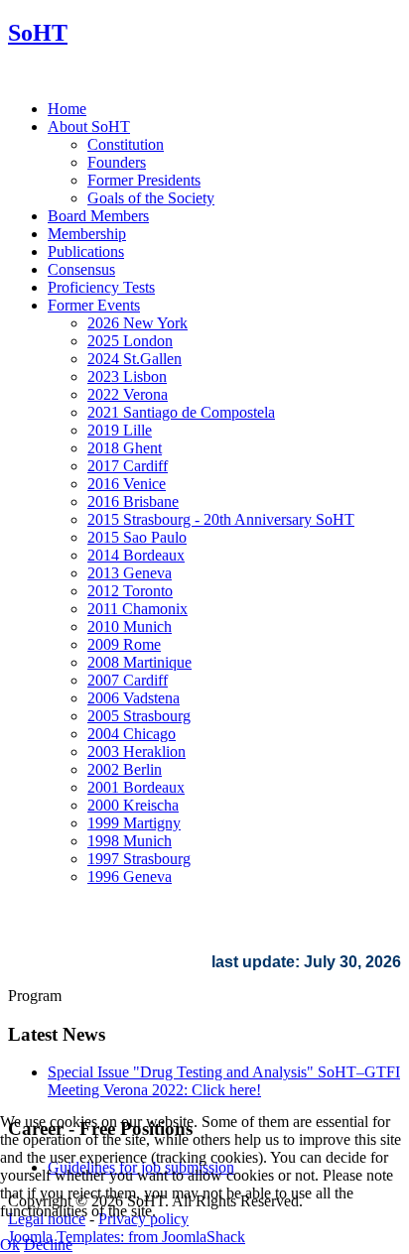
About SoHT (89, 126)
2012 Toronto (130, 590)
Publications (86, 251)
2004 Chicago (131, 733)
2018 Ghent (124, 447)
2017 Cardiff (127, 465)
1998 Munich (129, 840)
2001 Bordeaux (136, 787)
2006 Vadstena (133, 698)
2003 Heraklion (136, 751)
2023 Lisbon (127, 376)
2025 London (130, 340)
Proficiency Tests (101, 287)
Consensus (81, 269)
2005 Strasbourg (139, 715)
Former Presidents (144, 180)
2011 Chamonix (137, 608)
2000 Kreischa (133, 805)
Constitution (125, 144)
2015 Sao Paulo (137, 537)
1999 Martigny (134, 823)
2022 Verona (127, 394)
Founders (116, 162)
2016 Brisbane (133, 501)
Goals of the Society (150, 197)
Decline (48, 1244)
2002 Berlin (124, 769)
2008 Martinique (139, 662)
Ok (10, 1244)
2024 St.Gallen (134, 358)
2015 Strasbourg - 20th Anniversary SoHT (220, 519)
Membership (87, 233)
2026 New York (137, 322)
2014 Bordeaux (136, 555)
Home (67, 108)
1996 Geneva (129, 876)
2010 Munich (129, 626)
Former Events (94, 305)
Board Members (98, 215)
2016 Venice (126, 483)
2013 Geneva (129, 572)
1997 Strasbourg (139, 858)
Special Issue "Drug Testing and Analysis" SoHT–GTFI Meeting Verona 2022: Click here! (224, 1081)
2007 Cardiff (127, 680)
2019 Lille (119, 430)
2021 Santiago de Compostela (181, 412)
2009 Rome (124, 644)
